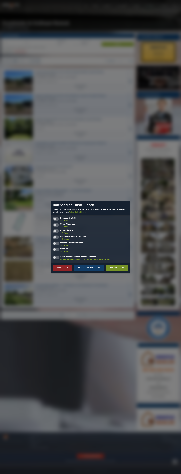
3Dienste (64, 239)
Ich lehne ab (62, 268)
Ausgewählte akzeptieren (89, 268)
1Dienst (64, 221)
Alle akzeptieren (117, 268)
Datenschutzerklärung (77, 212)
